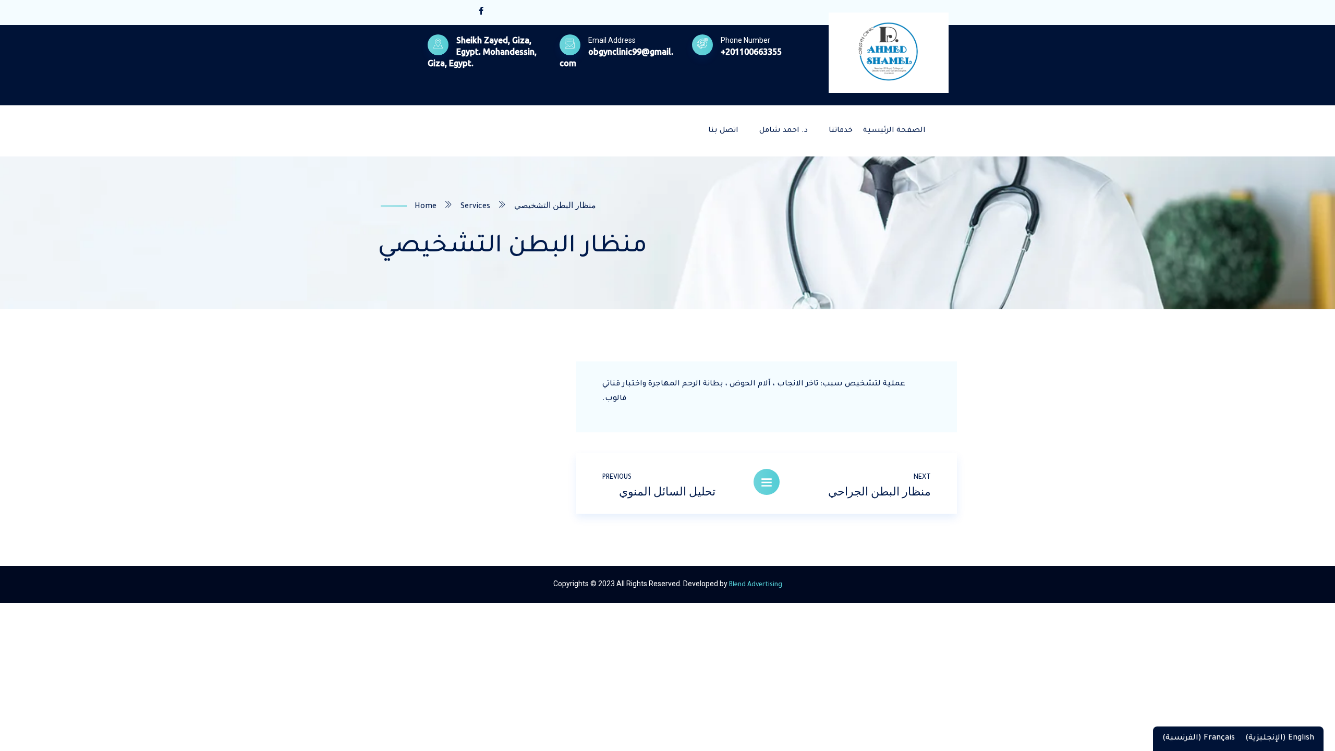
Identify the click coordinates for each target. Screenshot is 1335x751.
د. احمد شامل (783, 131)
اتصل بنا (723, 131)
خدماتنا (841, 131)
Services (475, 207)
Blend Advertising (755, 585)
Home (425, 207)
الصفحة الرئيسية (894, 131)
